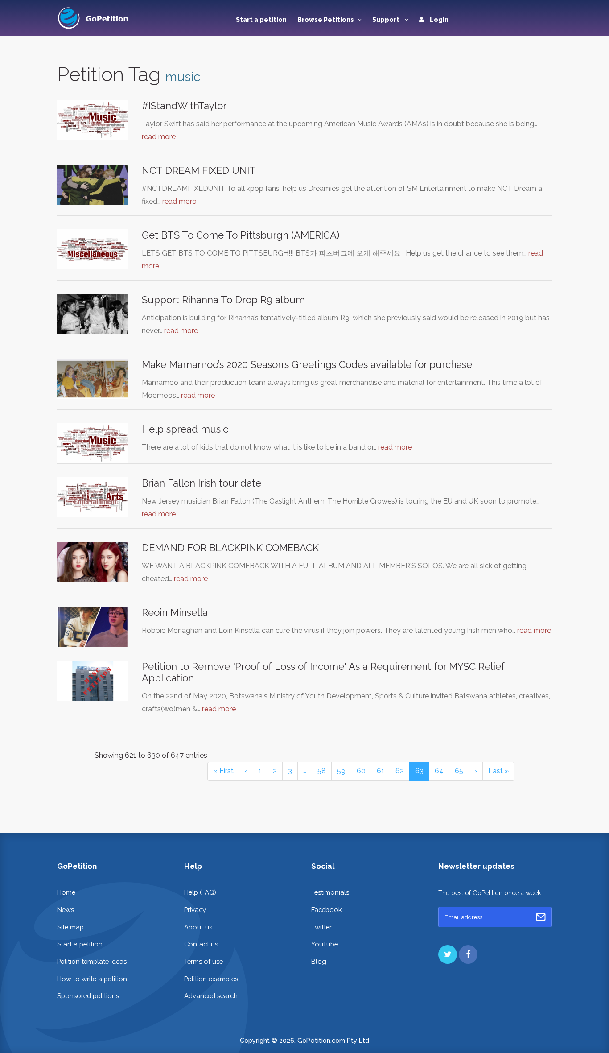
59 (341, 771)
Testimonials (330, 892)
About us (198, 927)
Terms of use (203, 961)
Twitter (321, 927)
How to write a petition (92, 979)
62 (399, 771)
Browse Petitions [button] (325, 19)
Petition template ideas (92, 961)
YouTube (324, 944)
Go (541, 917)
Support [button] (386, 19)
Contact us (201, 944)
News (65, 909)
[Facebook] (468, 954)
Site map (70, 927)
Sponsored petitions (88, 995)
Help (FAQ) (200, 892)
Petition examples (211, 979)
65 (459, 771)
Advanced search (211, 995)
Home (66, 892)
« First (223, 771)
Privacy (195, 909)
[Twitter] (447, 954)
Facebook (326, 909)
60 (361, 771)
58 (321, 771)
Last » (498, 771)
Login (438, 19)
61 (380, 771)
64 (439, 771)
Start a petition (261, 19)
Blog (318, 961)
